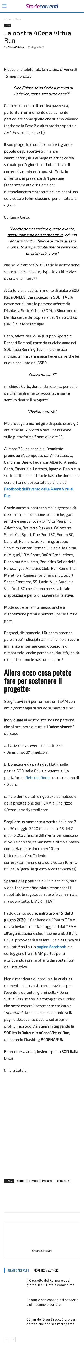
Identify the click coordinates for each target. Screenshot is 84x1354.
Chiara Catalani (16, 47)
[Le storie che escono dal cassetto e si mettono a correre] (14, 1305)
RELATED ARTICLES (18, 1270)
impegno (47, 1180)
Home (7, 19)
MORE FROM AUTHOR (46, 1270)
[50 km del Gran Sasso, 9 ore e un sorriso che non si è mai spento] (14, 1324)
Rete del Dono (37, 777)
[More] (27, 56)
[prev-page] (6, 1339)
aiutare (21, 1180)
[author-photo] (42, 1245)
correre (33, 1180)
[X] (17, 56)
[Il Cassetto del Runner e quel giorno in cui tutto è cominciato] (14, 1285)
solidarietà (63, 1180)
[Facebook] (8, 56)
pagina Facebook (51, 946)
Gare (18, 19)
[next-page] (13, 1339)
